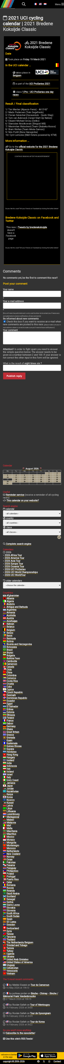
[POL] (4, 873)
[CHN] (4, 672)
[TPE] (4, 934)
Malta (9, 828)
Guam (9, 740)
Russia (10, 887)
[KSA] (4, 893)
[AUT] (4, 618)
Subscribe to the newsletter (20, 1033)
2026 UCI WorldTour (15, 575)
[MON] (4, 839)
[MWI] (4, 819)
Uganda (10, 953)
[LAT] (4, 805)
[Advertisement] (32, 178)
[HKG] (4, 754)
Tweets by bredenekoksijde (32, 227)
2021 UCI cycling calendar (23, 20)
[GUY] (4, 749)
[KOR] (4, 797)
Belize (10, 632)
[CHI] (4, 669)
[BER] (4, 638)
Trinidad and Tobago (17, 945)
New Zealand (13, 853)
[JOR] (4, 788)
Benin (9, 635)
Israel (10, 774)
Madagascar (13, 817)
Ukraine (10, 956)
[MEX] (4, 836)
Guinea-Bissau (14, 746)
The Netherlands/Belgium (20, 942)
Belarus (10, 626)
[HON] (4, 751)
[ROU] (4, 885)
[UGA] (4, 953)
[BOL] (4, 641)
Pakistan (11, 862)
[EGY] (4, 703)
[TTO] (4, 945)
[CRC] (4, 681)
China (9, 672)
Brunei (10, 652)
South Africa (13, 913)
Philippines (12, 870)
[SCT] (4, 896)
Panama (11, 865)
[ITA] (4, 777)
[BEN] (4, 635)
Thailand (11, 939)
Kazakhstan (13, 791)
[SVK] (4, 907)
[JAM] (4, 783)
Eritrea (10, 709)
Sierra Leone (13, 904)
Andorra (11, 604)
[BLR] (4, 626)
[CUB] (4, 686)
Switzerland (13, 928)
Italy (9, 777)
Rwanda (11, 890)
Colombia (11, 675)
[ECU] (4, 700)
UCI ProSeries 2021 (39, 83)
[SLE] (4, 904)
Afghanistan (13, 595)
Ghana (10, 729)
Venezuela (12, 970)
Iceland (10, 760)
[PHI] (4, 870)
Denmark (11, 695)
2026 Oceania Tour (14, 566)
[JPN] (4, 785)
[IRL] (4, 771)
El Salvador (12, 706)
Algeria (10, 601)
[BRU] (4, 652)
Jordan (10, 788)
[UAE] (4, 959)
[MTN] (4, 831)
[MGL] (4, 842)
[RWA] (4, 890)
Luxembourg (13, 814)
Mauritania (12, 831)
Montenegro (13, 845)
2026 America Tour (14, 558)
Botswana (12, 647)
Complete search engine (18, 543)
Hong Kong (12, 754)
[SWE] (4, 924)
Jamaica (11, 783)
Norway (10, 856)
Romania (11, 885)
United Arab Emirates (17, 959)
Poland (10, 873)
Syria (9, 931)
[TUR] (4, 951)
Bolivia (10, 641)
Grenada (11, 737)
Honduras (12, 751)
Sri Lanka (11, 921)
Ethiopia (11, 715)
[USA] (4, 962)
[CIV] (4, 780)
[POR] (4, 876)
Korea (10, 797)
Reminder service (15, 494)
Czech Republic (15, 692)
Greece (10, 734)
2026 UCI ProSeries (15, 569)
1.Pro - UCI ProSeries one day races (33, 93)
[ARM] (4, 612)
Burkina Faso (13, 658)
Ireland (10, 771)
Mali (9, 825)
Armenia (11, 612)
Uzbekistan (12, 968)
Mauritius (11, 834)
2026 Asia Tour (12, 560)
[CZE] (4, 692)
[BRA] (4, 649)
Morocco (11, 848)
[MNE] (4, 845)
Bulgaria (11, 655)
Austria (10, 618)
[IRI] (4, 768)
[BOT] (4, 647)
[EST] (4, 712)
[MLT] (4, 828)
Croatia (10, 683)
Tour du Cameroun (40, 985)
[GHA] (4, 729)
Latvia (10, 805)
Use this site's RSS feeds (19, 1038)
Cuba (9, 686)
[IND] (4, 763)
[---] (4, 942)
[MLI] (4, 825)
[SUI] (4, 928)
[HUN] (4, 757)
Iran (8, 768)
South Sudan (13, 916)
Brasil (10, 649)
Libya (9, 808)
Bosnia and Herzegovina (19, 644)
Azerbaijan (12, 621)
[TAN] (4, 936)
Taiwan (10, 934)
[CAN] (4, 666)
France (10, 720)
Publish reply (14, 376)
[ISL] (4, 760)
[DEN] (4, 695)
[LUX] (4, 814)
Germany (11, 726)
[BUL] (4, 655)
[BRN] (4, 623)
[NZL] (4, 853)
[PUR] (4, 879)
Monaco (11, 839)
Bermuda (11, 638)
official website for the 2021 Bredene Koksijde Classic (31, 148)
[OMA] (4, 859)
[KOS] (4, 800)
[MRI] (4, 834)
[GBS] (4, 746)
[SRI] (4, 921)
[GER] (4, 726)
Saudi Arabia (13, 893)
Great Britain (13, 732)
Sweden (11, 924)
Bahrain (10, 623)
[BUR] (4, 658)
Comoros (11, 678)
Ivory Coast (12, 780)
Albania (10, 598)
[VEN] (4, 970)
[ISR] (4, 774)
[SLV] (4, 706)
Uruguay (11, 965)
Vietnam (11, 973)
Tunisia (10, 948)
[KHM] (4, 661)
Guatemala (12, 743)
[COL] (4, 675)
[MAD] (4, 817)
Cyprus (10, 689)
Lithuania (11, 811)
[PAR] (4, 868)
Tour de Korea (37, 1021)
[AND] (4, 604)
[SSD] (4, 916)
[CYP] (4, 689)
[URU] (4, 965)
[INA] (4, 766)
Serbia (10, 902)
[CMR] (4, 664)
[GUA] (4, 743)
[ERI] (4, 709)
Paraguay (11, 868)
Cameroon (12, 664)
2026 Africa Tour (13, 555)
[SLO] (4, 910)
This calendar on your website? (23, 500)
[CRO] (4, 683)
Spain (9, 919)
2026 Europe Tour (14, 563)
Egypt (10, 703)
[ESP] (4, 919)
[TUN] (4, 948)
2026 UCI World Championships (21, 572)
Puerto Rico (13, 879)
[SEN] (4, 899)
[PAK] (4, 862)
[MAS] (4, 822)
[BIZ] (4, 632)
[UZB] (4, 968)
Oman (10, 859)
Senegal (11, 899)
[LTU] (4, 811)
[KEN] (4, 794)
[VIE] (4, 973)
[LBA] (4, 808)
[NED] (4, 851)
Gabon (10, 723)
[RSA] (4, 913)
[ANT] (4, 606)
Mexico (10, 836)
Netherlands (13, 851)
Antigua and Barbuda (17, 606)
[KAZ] (4, 791)
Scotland (11, 896)
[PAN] (4, 865)
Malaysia (11, 822)
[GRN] (4, 737)
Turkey (10, 951)
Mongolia (11, 842)
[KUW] (4, 802)
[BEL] (4, 630)
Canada (10, 666)
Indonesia (12, 766)
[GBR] (4, 732)
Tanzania (11, 936)
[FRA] (4, 720)
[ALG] (4, 601)
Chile (9, 669)
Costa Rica (12, 681)
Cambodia (12, 661)
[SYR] (4, 931)
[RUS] (4, 887)
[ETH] (4, 715)
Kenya (10, 794)
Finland (10, 717)
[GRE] (4, 734)
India (9, 763)
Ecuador (11, 700)
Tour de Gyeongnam (40, 1013)
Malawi (10, 819)
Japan (10, 785)
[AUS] (4, 615)
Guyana (10, 749)
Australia (11, 615)
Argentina (11, 609)
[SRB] (4, 902)
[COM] (4, 678)
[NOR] (4, 856)
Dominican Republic (17, 698)
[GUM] (4, 740)
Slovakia (11, 907)
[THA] (4, 939)
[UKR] (4, 956)
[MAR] (4, 848)
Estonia (10, 712)
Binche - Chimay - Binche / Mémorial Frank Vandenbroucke (30, 995)
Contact (57, 1061)
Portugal (11, 876)
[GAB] (4, 723)
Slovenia (11, 910)
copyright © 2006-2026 (14, 1061)
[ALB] (4, 598)
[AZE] (4, 621)
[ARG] (4, 609)
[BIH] (4, 644)
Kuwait (10, 802)
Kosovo (11, 800)
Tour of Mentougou (40, 1004)
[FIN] (4, 717)
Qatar (9, 882)
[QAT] (4, 882)
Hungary (11, 757)
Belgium (17, 75)
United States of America (20, 962)
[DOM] (4, 698)
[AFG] (4, 595)
